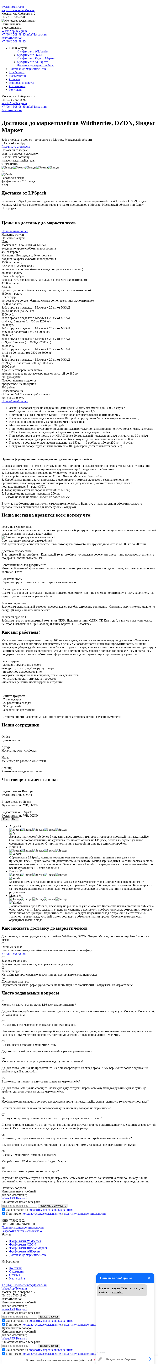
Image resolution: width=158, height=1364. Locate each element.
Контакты (15, 89)
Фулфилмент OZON (30, 55)
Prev (5, 819)
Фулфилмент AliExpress (32, 61)
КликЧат (117, 1292)
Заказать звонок (12, 38)
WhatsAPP (8, 1198)
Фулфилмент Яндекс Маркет (36, 58)
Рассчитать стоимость (16, 146)
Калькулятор (17, 75)
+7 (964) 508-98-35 (14, 34)
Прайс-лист (16, 72)
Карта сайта (17, 1278)
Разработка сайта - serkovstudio (22, 1231)
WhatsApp (8, 31)
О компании (17, 86)
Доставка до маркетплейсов (35, 65)
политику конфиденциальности (85, 1213)
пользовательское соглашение (41, 1213)
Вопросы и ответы (21, 82)
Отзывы (14, 79)
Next (14, 819)
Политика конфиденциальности (23, 1227)
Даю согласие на (39, 1209)
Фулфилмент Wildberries (33, 51)
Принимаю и (56, 1213)
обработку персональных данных (51, 1209)
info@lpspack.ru (36, 34)
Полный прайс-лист (15, 231)
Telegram (21, 31)
